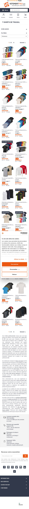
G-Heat (17, 179)
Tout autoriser (14, 264)
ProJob (4, 155)
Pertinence (14, 36)
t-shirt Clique (16, 368)
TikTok (14, 471)
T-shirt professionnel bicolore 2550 (10, 319)
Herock (4, 107)
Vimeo (16, 467)
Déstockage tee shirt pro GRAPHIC (10, 224)
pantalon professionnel (21, 397)
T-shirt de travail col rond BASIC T (9, 59)
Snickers (17, 83)
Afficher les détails (19, 259)
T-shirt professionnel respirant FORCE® (11, 295)
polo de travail (21, 406)
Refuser (14, 274)
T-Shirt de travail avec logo (8, 130)
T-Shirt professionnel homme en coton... (11, 106)
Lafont (4, 179)
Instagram (20, 467)
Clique (3, 61)
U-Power (17, 61)
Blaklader (18, 155)
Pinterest (12, 467)
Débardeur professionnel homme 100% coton (12, 202)
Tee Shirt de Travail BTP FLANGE (9, 178)
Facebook (4, 467)
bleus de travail (19, 360)
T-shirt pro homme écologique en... (10, 154)
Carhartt (5, 83)
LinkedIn (25, 467)
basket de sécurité (12, 399)
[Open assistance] (21, 505)
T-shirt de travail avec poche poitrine (10, 82)
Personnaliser (13, 269)
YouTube (8, 467)
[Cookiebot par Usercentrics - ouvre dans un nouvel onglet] (20, 233)
